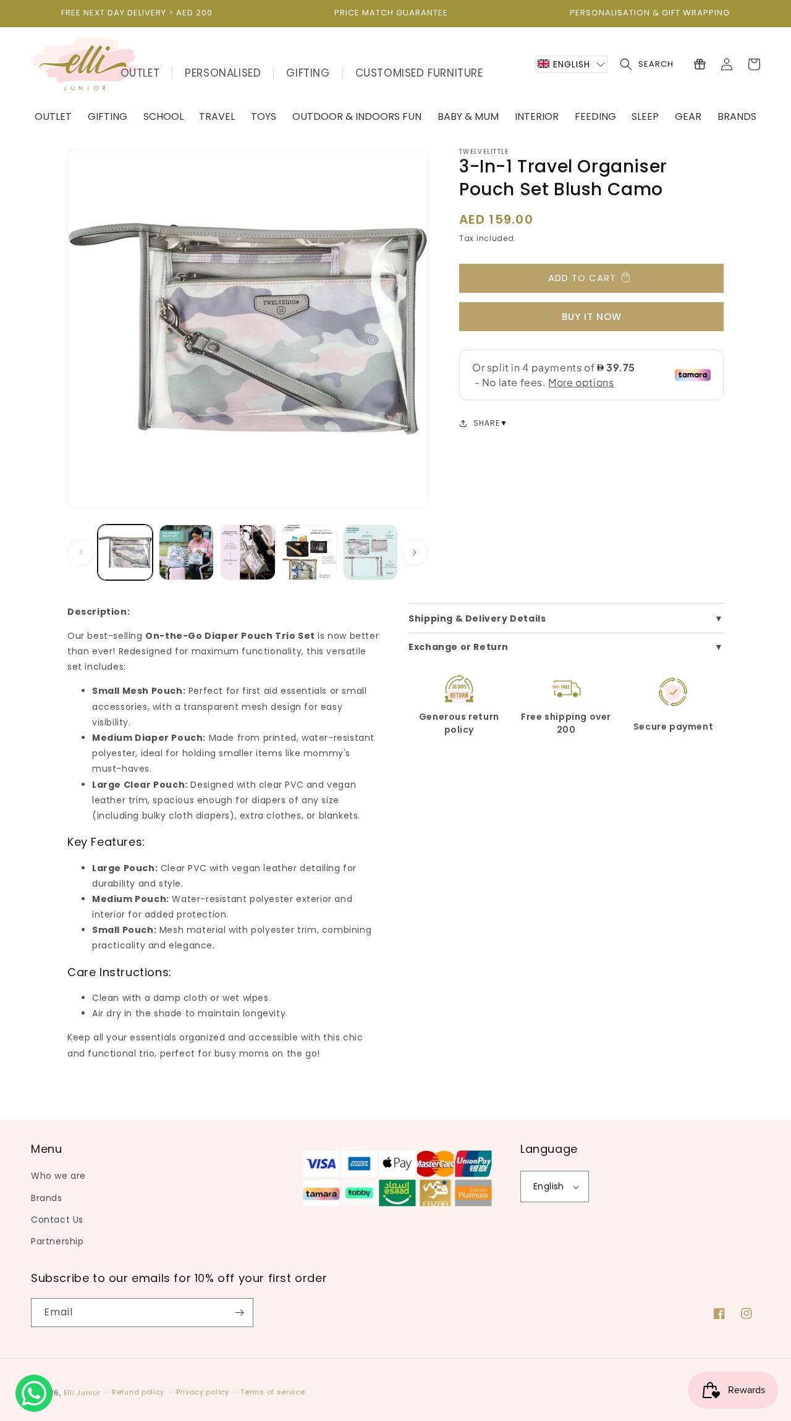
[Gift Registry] (699, 64)
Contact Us (57, 1219)
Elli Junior (82, 1393)
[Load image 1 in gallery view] (125, 552)
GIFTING (307, 72)
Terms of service (272, 1392)
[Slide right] (414, 552)
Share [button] (486, 423)
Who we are (58, 1176)
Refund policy (138, 1392)
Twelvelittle (484, 151)
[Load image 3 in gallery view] (247, 552)
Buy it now (592, 316)
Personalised (223, 72)
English (548, 1186)
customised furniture (419, 72)
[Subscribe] (239, 1312)
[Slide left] (81, 552)
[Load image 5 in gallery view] (370, 552)
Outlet (140, 72)
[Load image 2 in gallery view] (186, 552)
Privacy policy (202, 1392)
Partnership (57, 1241)
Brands (46, 1198)
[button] (571, 64)
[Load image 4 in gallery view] (309, 552)
